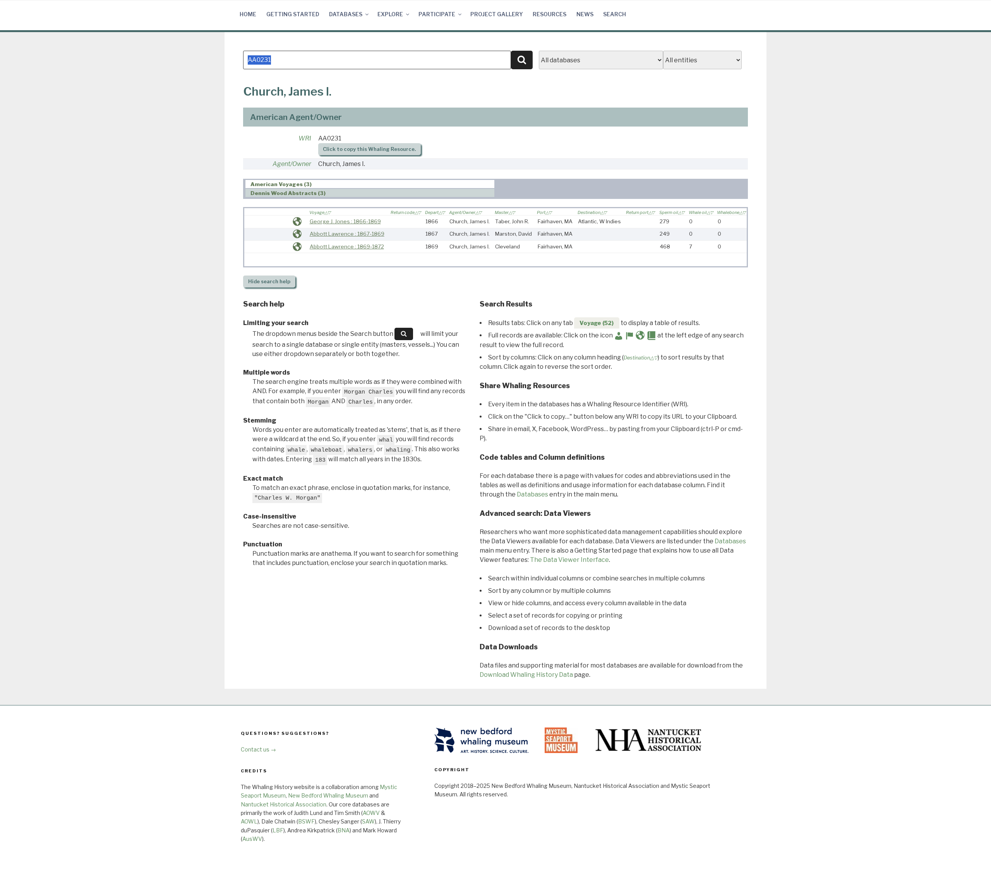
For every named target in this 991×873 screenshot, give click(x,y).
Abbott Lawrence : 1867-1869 (347, 234)
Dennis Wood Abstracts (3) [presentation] (288, 193)
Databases (345, 14)
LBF (278, 830)
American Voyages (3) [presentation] (281, 184)
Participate (436, 14)
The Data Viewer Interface (569, 559)
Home (248, 14)
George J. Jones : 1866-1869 (345, 221)
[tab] (369, 184)
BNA (344, 830)
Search (614, 14)
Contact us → (258, 749)
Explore (390, 14)
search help (269, 281)
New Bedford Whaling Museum (328, 795)
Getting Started (292, 14)
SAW (368, 821)
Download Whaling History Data (526, 674)
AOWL (249, 821)
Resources (549, 14)
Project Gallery (496, 14)
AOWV (371, 813)
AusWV (252, 838)
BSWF (306, 821)
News (584, 14)
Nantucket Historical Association (283, 804)
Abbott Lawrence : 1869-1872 (347, 246)
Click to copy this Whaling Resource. (369, 149)
